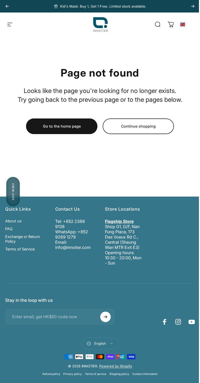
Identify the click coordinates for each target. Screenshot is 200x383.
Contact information (145, 374)
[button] (188, 24)
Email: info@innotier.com (73, 245)
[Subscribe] (105, 317)
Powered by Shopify (115, 366)
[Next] (192, 6)
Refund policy (51, 374)
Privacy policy (72, 374)
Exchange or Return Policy (22, 238)
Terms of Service (20, 249)
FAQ (8, 229)
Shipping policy (119, 374)
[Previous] (7, 6)
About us (13, 221)
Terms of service (95, 374)
